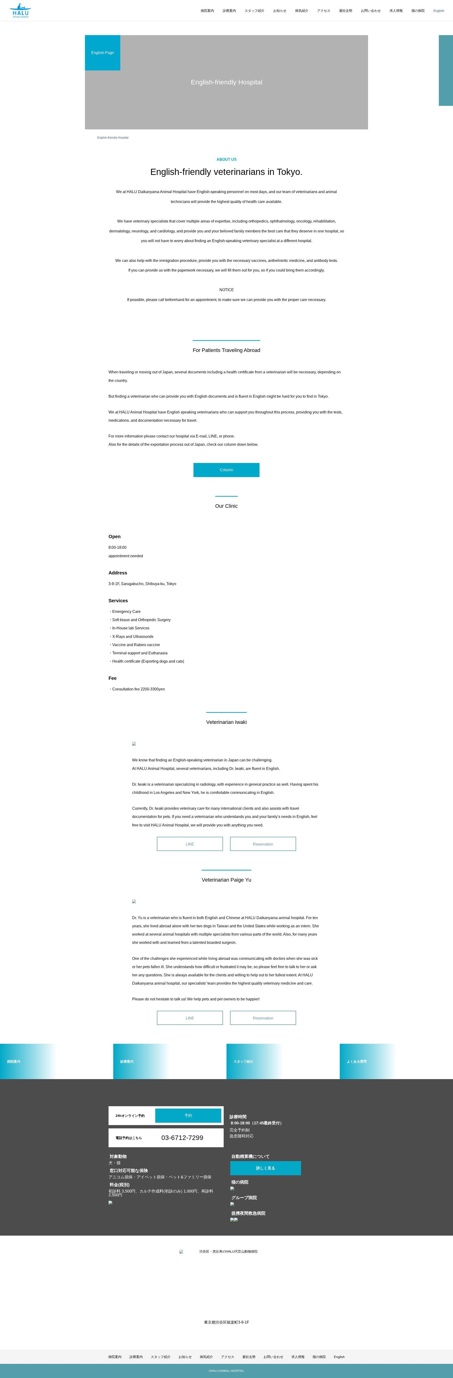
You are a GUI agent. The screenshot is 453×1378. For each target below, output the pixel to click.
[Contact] (230, 1333)
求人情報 (396, 10)
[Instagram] (223, 1333)
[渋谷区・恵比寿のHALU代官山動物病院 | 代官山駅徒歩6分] (20, 10)
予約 (188, 1116)
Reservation (263, 844)
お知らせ (279, 10)
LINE (190, 844)
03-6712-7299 (182, 1137)
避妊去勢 (345, 10)
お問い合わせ (371, 10)
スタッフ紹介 (254, 10)
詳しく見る (265, 1168)
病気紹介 (301, 10)
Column (226, 470)
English (438, 10)
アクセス (323, 10)
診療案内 (229, 10)
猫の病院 (418, 10)
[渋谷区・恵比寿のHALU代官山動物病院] (226, 1281)
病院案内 (207, 10)
